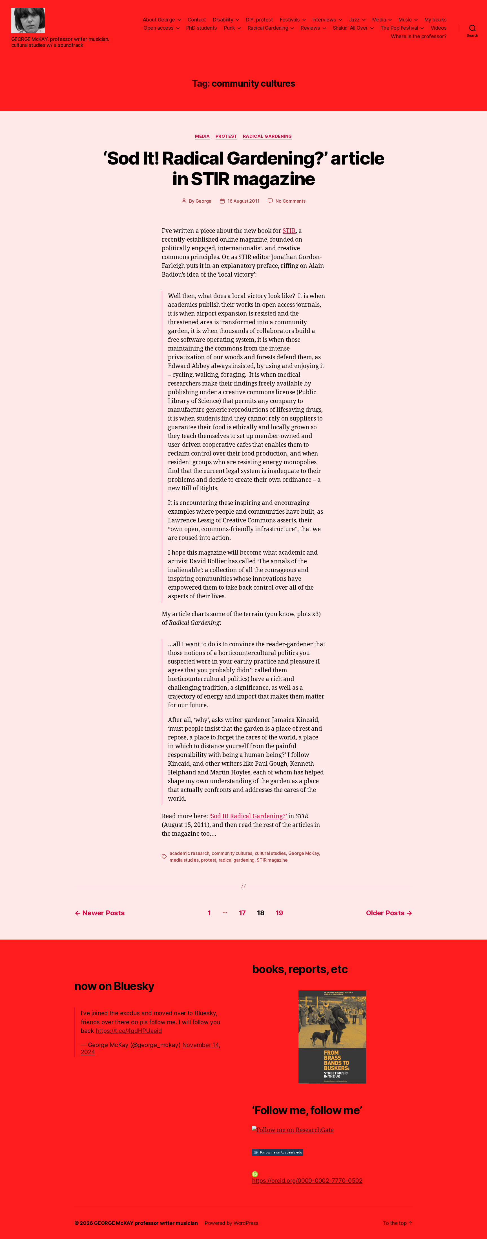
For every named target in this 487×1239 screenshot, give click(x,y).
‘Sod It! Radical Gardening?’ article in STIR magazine (243, 168)
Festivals (290, 20)
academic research (189, 853)
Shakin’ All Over (350, 28)
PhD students (201, 28)
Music (405, 20)
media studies (184, 860)
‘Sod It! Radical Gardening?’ (248, 816)
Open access (158, 28)
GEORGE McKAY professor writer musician (146, 1223)
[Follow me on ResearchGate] (332, 1130)
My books (435, 20)
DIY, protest (259, 20)
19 (279, 913)
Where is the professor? (419, 36)
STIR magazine (272, 860)
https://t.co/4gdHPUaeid (129, 1030)
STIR (289, 231)
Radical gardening (267, 136)
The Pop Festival (399, 28)
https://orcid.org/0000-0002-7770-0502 (307, 1180)
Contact (197, 20)
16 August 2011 (243, 201)
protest (226, 136)
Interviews (324, 20)
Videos (439, 28)
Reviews (310, 28)
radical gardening (236, 860)
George (203, 201)
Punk (229, 28)
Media (379, 20)
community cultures (232, 853)
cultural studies (270, 853)
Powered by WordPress (231, 1223)
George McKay (303, 853)
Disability (223, 20)
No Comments (290, 201)
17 (242, 913)
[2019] (332, 1036)
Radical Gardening (268, 28)
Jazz (354, 20)
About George (159, 20)
